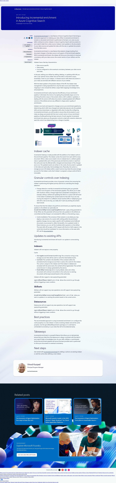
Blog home (18, 9)
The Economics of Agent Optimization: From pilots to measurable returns (86, 419)
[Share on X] (29, 38)
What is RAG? (31, 476)
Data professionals (27, 51)
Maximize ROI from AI (93, 472)
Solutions (100, 472)
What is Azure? (3, 472)
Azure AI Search (28, 62)
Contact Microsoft (18, 482)
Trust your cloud (36, 472)
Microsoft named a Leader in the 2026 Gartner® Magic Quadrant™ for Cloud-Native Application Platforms (57, 420)
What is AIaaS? (9, 476)
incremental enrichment (51, 352)
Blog (38, 475)
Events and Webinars (56, 475)
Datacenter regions (28, 472)
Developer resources (43, 475)
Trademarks (40, 482)
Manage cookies (28, 482)
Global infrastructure (20, 472)
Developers (29, 54)
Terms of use (34, 482)
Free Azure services (67, 472)
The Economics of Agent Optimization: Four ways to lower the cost (28, 419)
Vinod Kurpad (19, 23)
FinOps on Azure (85, 472)
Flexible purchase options (77, 472)
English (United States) (4, 478)
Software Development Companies (7, 475)
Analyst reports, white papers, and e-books (69, 475)
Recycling (50, 482)
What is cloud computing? (86, 475)
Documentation (33, 475)
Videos (79, 475)
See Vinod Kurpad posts (32, 371)
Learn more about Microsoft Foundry (27, 454)
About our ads (55, 482)
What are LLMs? (16, 476)
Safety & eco (45, 482)
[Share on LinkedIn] (31, 38)
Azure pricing (60, 472)
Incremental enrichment (41, 36)
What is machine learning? (106, 475)
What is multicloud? (96, 475)
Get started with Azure (11, 472)
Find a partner (27, 475)
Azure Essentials (43, 472)
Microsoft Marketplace (19, 475)
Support (14, 474)
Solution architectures (7, 474)
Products (55, 472)
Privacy (23, 482)
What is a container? (24, 476)
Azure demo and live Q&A (21, 474)
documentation (48, 231)
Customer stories (50, 472)
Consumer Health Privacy (5, 482)
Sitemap (12, 482)
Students (49, 475)
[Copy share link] (24, 38)
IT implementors (28, 56)
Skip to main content (4, 0)
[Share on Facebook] (27, 38)
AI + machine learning (27, 45)
